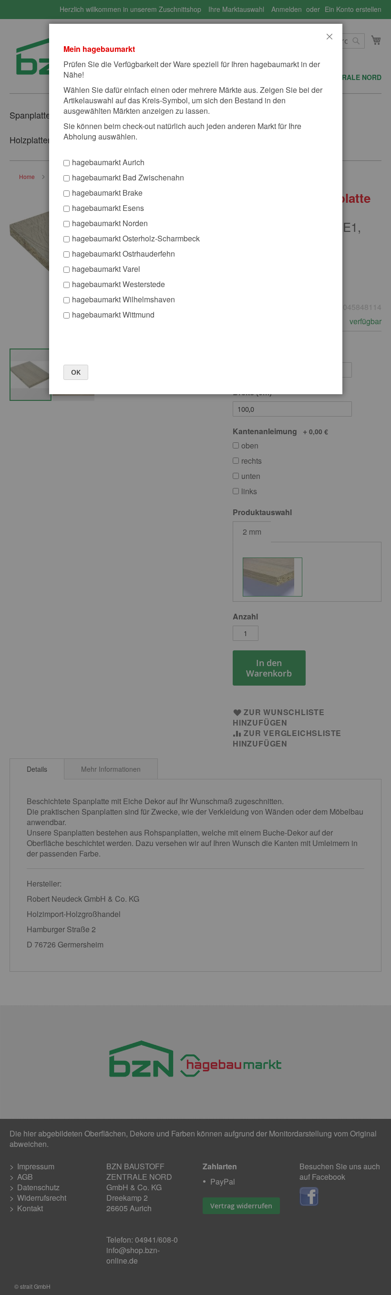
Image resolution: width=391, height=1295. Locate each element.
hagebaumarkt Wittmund (113, 314)
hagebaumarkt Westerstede (118, 284)
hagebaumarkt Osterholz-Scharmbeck (136, 238)
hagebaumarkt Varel (106, 268)
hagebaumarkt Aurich (108, 162)
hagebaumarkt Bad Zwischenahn (128, 177)
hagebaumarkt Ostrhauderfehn (123, 253)
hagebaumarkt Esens (108, 207)
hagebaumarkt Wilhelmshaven (123, 299)
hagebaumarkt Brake (107, 192)
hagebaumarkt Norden (110, 223)
